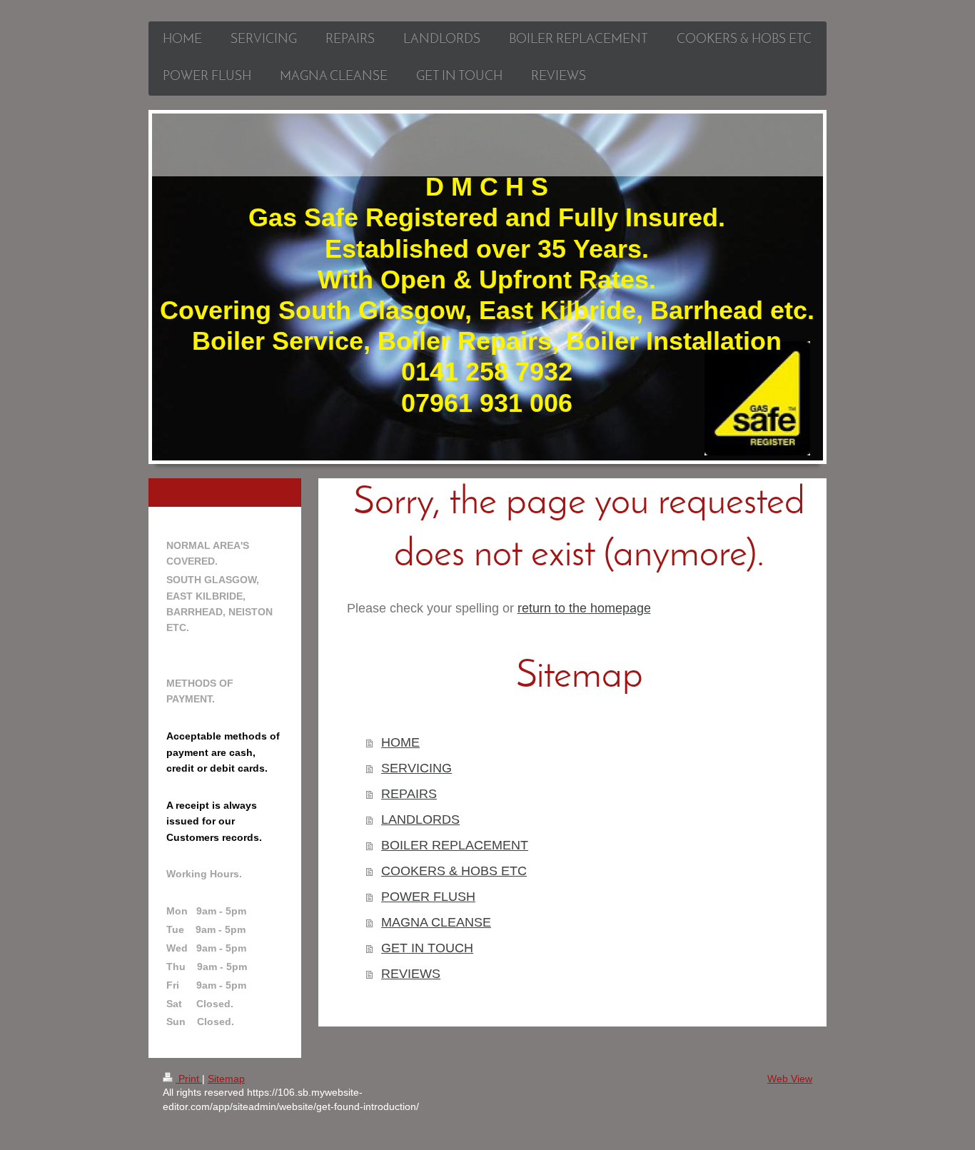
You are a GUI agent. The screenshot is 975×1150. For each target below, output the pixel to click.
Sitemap (226, 1078)
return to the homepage (584, 608)
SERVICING (416, 768)
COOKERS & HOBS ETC (454, 871)
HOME (400, 742)
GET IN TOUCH (427, 948)
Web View (789, 1078)
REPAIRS (409, 794)
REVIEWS (410, 974)
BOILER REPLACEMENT (454, 845)
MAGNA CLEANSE (436, 922)
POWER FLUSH (428, 896)
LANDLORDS (420, 819)
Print (189, 1078)
